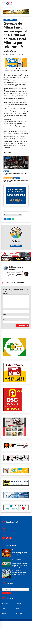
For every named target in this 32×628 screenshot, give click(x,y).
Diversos (7, 158)
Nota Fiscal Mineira (12, 80)
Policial (17, 608)
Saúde (17, 611)
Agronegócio (18, 603)
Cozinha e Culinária (8, 178)
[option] (16, 62)
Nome (4, 309)
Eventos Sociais (19, 606)
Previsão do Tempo (19, 613)
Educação (4, 606)
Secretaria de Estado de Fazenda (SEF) (15, 98)
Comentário (5, 293)
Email (4, 314)
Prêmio (20, 214)
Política (3, 608)
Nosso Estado (16, 178)
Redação (7, 54)
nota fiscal (15, 214)
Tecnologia (4, 613)
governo (5, 214)
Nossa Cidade (5, 603)
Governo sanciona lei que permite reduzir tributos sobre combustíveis (19, 574)
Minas (10, 214)
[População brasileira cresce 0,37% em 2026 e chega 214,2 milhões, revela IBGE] (16, 162)
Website (4, 319)
